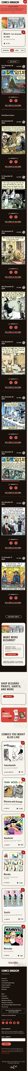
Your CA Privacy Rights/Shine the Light (11, 1004)
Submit (6, 1044)
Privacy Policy (5, 998)
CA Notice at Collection (7, 1002)
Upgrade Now (12, 654)
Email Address (6, 1037)
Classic (7, 882)
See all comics (13, 962)
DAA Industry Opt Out (7, 1000)
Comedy (7, 808)
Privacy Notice (6, 1052)
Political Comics (5, 987)
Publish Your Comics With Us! (9, 1015)
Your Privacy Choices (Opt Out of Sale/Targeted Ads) (13, 1011)
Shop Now (9, 696)
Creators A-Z (5, 980)
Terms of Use (5, 1007)
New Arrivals (9, 772)
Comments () (14, 97)
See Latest (14, 61)
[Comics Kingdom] (10, 971)
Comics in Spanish (6, 985)
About (3, 994)
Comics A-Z (4, 978)
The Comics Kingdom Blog (8, 983)
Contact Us (4, 996)
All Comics (4, 989)
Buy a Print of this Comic (13, 105)
